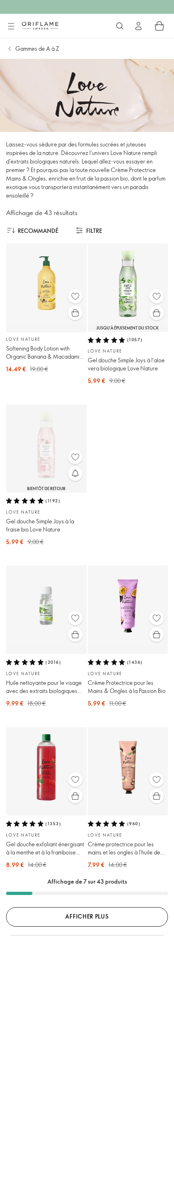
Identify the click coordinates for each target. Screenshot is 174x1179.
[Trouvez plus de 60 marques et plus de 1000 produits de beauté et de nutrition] (120, 26)
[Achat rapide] (75, 313)
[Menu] (11, 26)
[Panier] (159, 25)
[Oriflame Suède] (40, 25)
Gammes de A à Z (37, 48)
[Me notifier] (75, 473)
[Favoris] (75, 296)
